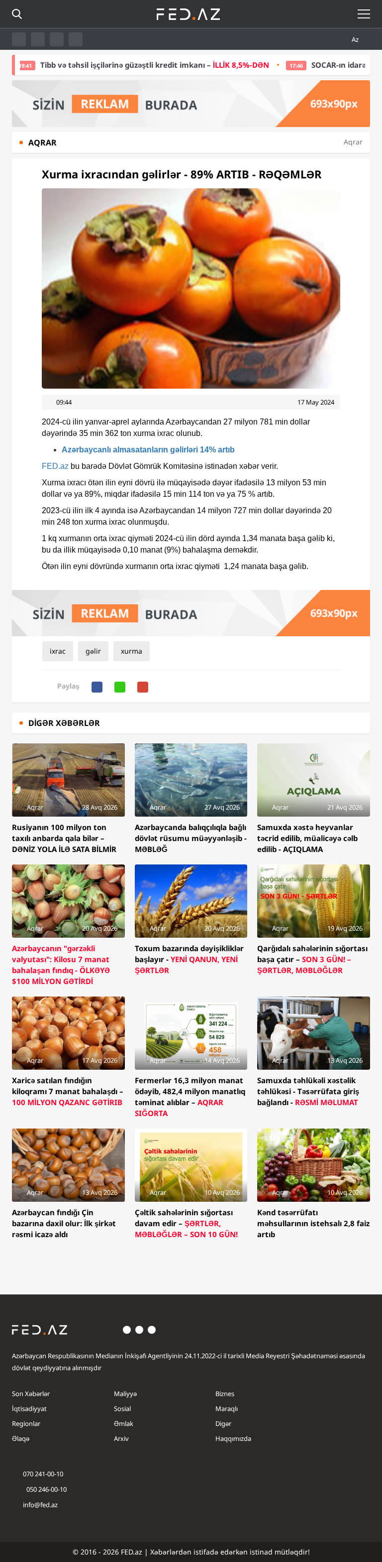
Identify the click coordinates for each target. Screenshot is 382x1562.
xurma (131, 651)
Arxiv (121, 1438)
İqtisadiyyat (29, 1408)
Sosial (122, 1408)
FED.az (55, 466)
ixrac (58, 651)
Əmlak (123, 1423)
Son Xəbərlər (31, 1393)
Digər (223, 1423)
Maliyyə (125, 1393)
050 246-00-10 (46, 1489)
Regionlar (26, 1423)
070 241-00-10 (43, 1473)
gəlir (93, 651)
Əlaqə (20, 1438)
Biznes (224, 1393)
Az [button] (356, 39)
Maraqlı (226, 1408)
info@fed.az (40, 1504)
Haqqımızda (233, 1438)
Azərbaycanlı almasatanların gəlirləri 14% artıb (148, 449)
